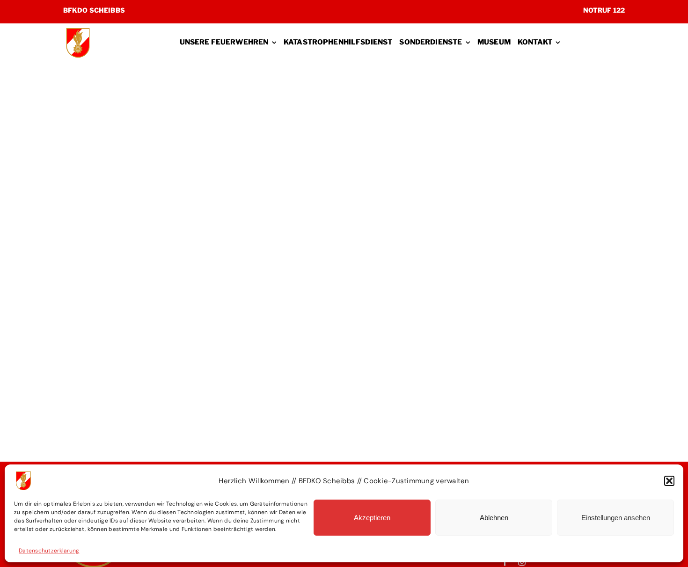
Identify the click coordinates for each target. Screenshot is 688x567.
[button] (669, 481)
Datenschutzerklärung (49, 550)
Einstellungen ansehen (615, 518)
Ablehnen (494, 518)
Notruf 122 (604, 10)
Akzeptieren (372, 518)
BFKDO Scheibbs (94, 10)
